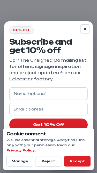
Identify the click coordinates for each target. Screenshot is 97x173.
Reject (48, 161)
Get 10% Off (48, 124)
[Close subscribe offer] (85, 29)
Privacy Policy (20, 150)
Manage (19, 161)
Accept (77, 161)
